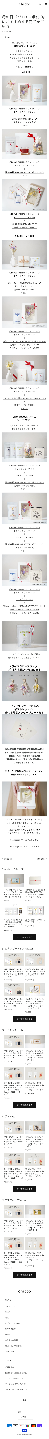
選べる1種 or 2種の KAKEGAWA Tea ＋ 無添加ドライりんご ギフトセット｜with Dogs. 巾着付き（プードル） (13, 1088)
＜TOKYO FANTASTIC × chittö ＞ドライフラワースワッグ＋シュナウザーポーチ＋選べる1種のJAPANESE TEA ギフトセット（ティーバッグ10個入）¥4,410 (24, 539)
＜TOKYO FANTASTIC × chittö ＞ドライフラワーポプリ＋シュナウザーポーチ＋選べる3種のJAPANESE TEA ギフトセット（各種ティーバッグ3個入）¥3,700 (24, 477)
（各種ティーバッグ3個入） (24, 405)
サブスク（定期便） (13, 1323)
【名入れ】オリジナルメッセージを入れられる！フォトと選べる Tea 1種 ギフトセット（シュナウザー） (35, 1003)
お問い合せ (9, 1351)
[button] (3, 4)
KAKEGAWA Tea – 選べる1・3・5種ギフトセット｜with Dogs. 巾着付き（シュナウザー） (13, 972)
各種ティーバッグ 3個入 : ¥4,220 (24, 344)
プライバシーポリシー (14, 1378)
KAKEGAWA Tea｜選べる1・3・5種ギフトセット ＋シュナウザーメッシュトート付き (13, 1002)
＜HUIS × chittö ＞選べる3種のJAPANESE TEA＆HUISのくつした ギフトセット (14, 923)
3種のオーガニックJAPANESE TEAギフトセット (24, 341)
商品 (7, 1317)
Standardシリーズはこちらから (24, 839)
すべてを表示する (24, 937)
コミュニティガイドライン (16, 1389)
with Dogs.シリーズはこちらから (24, 846)
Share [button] (7, 37)
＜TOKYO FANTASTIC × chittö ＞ (24, 331)
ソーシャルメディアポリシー (17, 1384)
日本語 (23, 1417)
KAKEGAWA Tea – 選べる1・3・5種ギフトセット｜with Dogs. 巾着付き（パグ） (13, 1140)
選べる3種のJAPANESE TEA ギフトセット (35, 921)
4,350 (24, 282)
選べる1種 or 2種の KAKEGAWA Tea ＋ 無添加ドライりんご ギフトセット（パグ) (34, 1172)
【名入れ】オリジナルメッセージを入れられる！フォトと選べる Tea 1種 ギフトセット (13, 893)
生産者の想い (10, 1329)
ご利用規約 (9, 1367)
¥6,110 (24, 408)
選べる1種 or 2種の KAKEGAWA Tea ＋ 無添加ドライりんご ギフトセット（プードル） (35, 1086)
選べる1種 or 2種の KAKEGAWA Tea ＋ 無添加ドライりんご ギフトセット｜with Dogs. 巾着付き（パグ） (14, 1173)
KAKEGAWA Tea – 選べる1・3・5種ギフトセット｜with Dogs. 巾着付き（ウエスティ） (13, 1224)
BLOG (7, 1312)
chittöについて (11, 1306)
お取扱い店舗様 (11, 1340)
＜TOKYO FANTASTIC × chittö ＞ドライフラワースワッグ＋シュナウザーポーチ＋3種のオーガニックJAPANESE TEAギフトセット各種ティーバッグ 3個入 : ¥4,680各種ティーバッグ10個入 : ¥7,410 (24, 601)
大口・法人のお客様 (13, 1345)
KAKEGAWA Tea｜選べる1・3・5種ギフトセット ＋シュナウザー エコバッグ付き (35, 972)
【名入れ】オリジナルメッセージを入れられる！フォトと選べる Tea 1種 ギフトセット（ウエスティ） (35, 1225)
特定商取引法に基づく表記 (16, 1373)
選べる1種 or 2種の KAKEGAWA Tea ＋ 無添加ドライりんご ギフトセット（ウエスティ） (34, 1257)
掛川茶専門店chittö (27, 1434)
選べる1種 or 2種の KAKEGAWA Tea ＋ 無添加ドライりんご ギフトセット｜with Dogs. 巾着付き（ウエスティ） (13, 1258)
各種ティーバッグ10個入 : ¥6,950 (24, 348)
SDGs (7, 1334)
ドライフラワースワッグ (24, 334)
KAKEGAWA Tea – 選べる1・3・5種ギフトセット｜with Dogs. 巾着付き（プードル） (13, 1054)
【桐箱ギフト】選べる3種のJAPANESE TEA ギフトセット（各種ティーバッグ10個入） (35, 893)
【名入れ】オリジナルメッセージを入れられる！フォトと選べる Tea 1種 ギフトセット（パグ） (35, 1141)
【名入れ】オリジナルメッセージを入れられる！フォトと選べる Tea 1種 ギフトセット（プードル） (35, 1055)
